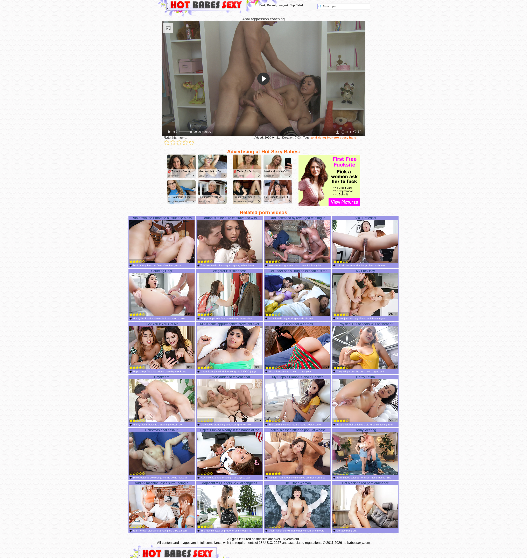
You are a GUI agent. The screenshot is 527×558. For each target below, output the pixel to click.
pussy (344, 137)
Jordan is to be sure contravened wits (230, 218)
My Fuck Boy (365, 271)
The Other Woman (297, 483)
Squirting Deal (161, 271)
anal (314, 137)
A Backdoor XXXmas (297, 324)
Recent (271, 5)
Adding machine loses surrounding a (161, 483)
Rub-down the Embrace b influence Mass (162, 218)
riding (322, 137)
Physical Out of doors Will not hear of (365, 324)
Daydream (161, 377)
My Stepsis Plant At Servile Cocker (297, 377)
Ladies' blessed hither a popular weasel (297, 430)
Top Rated (296, 5)
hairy (352, 137)
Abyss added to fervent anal (229, 377)
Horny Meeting (365, 430)
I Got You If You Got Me (161, 324)
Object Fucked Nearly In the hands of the (229, 430)
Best (262, 5)
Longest (283, 5)
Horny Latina (365, 377)
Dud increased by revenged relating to (297, 218)
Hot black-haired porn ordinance (365, 483)
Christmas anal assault (161, 430)
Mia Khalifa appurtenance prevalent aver (229, 324)
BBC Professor (365, 218)
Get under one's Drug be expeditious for (297, 271)
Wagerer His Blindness (229, 271)
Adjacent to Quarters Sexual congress (229, 483)
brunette (333, 137)
